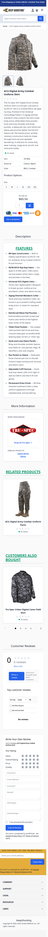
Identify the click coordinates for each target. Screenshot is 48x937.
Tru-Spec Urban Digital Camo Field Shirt (23, 611)
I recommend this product (21, 822)
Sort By (12, 700)
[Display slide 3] (25, 628)
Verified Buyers (18, 705)
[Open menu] (42, 10)
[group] (11, 98)
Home (5, 26)
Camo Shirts (23, 453)
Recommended (18, 710)
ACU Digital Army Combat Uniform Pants (23, 523)
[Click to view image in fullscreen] (23, 52)
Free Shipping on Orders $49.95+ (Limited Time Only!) (23, 2)
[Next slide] (40, 628)
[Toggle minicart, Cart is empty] (37, 10)
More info (18, 666)
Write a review (14, 676)
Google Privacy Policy (14, 836)
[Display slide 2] (20, 628)
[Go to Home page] (14, 10)
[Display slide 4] (30, 628)
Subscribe (37, 862)
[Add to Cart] (30, 205)
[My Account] (33, 10)
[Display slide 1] (15, 628)
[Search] (40, 18)
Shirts (23, 456)
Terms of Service (32, 836)
